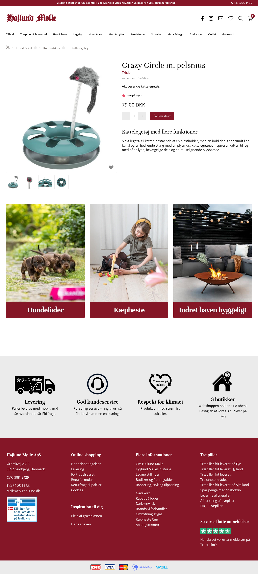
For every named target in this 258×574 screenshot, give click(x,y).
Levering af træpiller (215, 495)
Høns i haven (81, 524)
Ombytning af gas (149, 514)
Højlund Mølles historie (153, 469)
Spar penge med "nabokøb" (221, 490)
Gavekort (143, 493)
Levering (77, 469)
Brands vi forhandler (151, 509)
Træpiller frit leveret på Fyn (220, 464)
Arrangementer (147, 524)
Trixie (126, 72)
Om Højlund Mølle (149, 464)
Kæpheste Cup (147, 519)
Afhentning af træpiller (217, 500)
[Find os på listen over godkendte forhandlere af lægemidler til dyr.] (22, 509)
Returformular (82, 479)
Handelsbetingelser (86, 464)
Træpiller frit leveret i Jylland (221, 469)
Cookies (77, 490)
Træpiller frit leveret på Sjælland (224, 485)
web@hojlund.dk (27, 491)
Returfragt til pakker (86, 485)
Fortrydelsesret (83, 474)
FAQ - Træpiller (211, 506)
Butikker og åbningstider (154, 479)
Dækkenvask (145, 503)
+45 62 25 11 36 (242, 3)
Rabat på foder (147, 498)
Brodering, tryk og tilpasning (157, 485)
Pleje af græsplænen (86, 516)
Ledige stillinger (148, 474)
